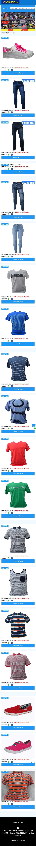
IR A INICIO (5, 33)
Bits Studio (22, 840)
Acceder (10, 30)
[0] (33, 426)
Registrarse (24, 30)
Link (13, 33)
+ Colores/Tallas (18, 73)
